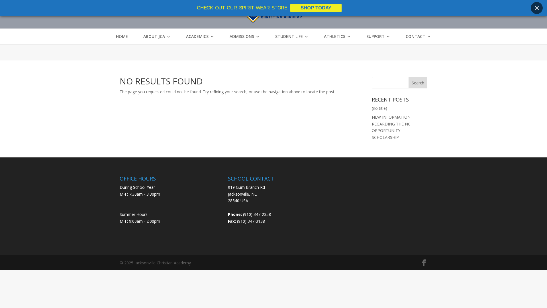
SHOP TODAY (316, 8)
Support (375, 36)
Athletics (334, 36)
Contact (415, 36)
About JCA (154, 36)
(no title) (379, 108)
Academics (197, 36)
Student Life (289, 36)
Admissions (242, 36)
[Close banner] (537, 8)
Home (122, 36)
